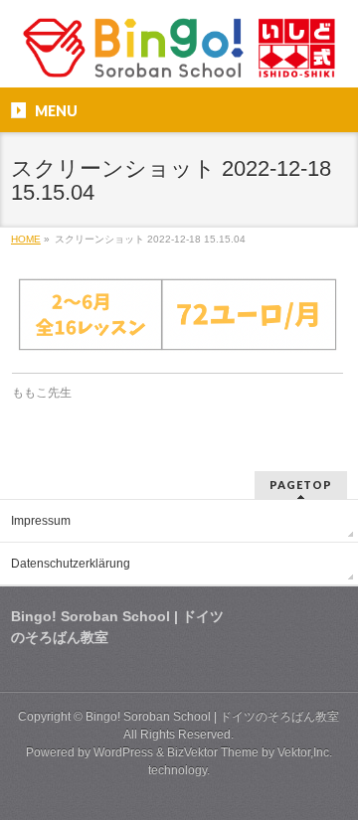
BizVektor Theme (213, 752)
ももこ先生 (42, 393)
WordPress (123, 752)
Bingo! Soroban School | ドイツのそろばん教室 (212, 717)
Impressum (41, 521)
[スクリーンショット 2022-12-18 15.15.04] (177, 315)
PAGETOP (300, 484)
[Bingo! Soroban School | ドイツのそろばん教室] (178, 55)
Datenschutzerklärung (70, 564)
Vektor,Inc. (304, 752)
